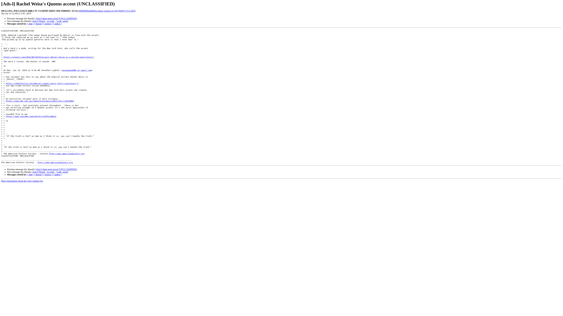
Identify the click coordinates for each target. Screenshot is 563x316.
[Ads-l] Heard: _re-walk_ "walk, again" (50, 21)
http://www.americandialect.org (66, 154)
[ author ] (57, 24)
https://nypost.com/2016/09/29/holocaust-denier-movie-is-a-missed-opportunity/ (49, 57)
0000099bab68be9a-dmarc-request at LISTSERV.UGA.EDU (107, 11)
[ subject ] (47, 24)
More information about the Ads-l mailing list (22, 181)
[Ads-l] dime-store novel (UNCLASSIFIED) (56, 18)
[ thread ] (38, 24)
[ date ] (30, 24)
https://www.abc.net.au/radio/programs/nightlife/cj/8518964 (40, 101)
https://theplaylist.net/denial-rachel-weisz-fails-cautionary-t (42, 83)
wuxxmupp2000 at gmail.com (76, 70)
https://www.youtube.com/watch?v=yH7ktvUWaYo (31, 116)
